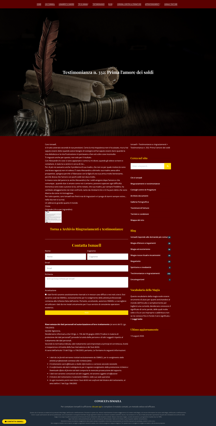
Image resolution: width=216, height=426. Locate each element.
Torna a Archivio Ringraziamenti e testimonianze (86, 229)
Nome (48, 251)
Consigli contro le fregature (129, 4)
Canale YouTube (170, 4)
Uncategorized (137, 279)
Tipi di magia (83, 4)
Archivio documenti (139, 195)
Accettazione (50, 290)
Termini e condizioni (139, 214)
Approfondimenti (152, 4)
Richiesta (49, 274)
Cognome (91, 251)
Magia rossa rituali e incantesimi (145, 255)
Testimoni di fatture (139, 208)
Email (47, 262)
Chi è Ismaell (50, 4)
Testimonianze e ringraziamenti (145, 273)
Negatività (135, 261)
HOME (39, 4)
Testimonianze (99, 4)
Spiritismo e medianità (140, 267)
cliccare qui (97, 406)
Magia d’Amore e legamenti (143, 243)
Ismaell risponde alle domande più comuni (149, 237)
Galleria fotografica (139, 202)
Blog (110, 4)
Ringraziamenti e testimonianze (145, 183)
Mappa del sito (137, 220)
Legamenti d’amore (66, 4)
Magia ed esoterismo (140, 249)
